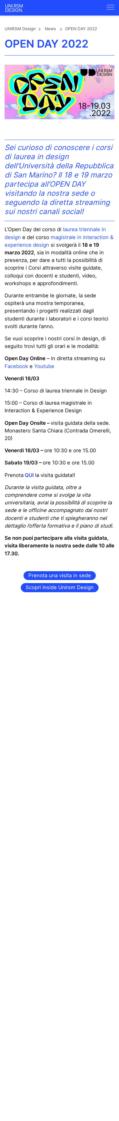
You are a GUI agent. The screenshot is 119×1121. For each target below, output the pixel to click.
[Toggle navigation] (110, 7)
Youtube (44, 366)
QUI (29, 475)
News (50, 28)
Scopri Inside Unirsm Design (60, 587)
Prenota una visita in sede (59, 575)
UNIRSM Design (20, 28)
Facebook (16, 366)
